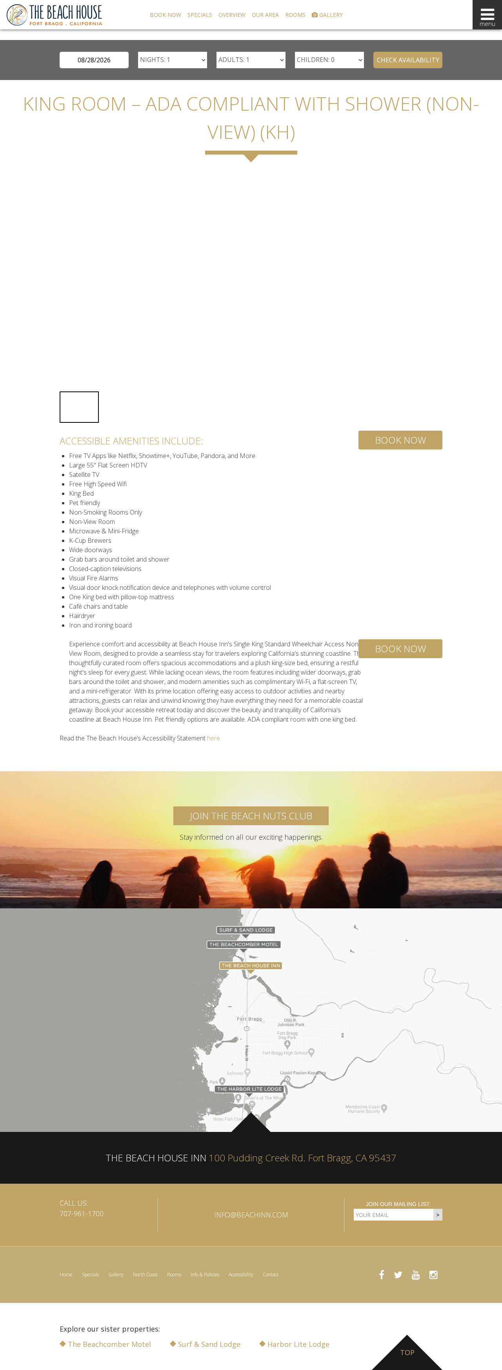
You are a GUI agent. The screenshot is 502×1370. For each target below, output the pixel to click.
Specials (199, 14)
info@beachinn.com (251, 1214)
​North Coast (145, 1274)
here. (214, 738)
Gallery (330, 14)
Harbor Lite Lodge (297, 1344)
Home (66, 1274)
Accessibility (241, 1274)
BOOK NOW (400, 439)
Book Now (165, 14)
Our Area (265, 14)
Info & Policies (205, 1274)
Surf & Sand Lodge (208, 1344)
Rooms (295, 14)
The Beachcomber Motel (108, 1344)
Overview (232, 14)
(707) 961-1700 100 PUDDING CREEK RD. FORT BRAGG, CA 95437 (94, 34)
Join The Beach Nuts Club (251, 815)
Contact (270, 1274)
